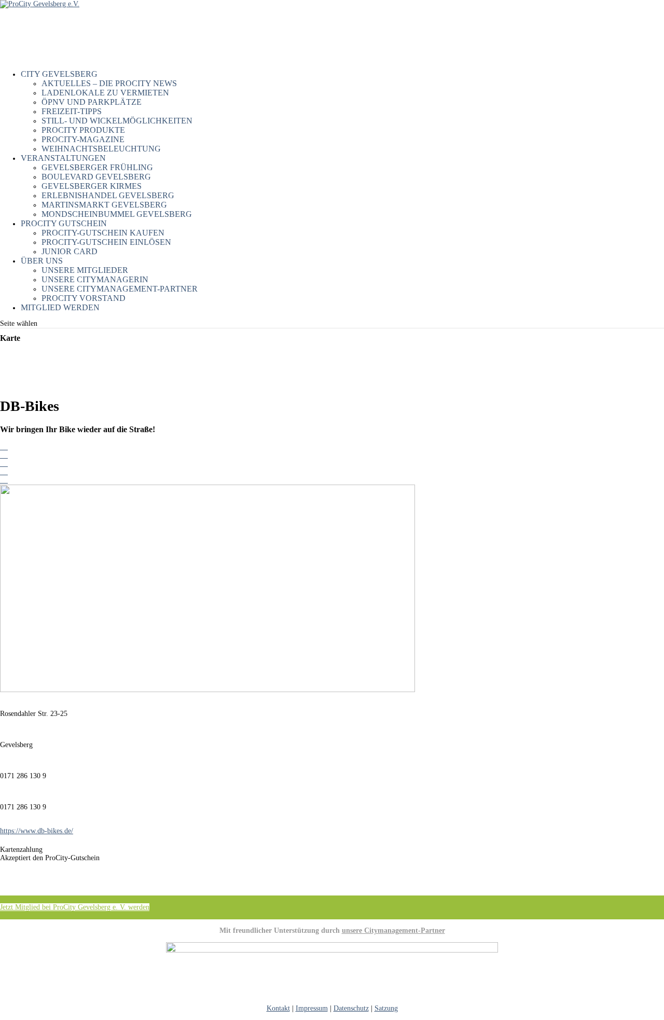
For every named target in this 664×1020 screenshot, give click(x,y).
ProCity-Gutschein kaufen (103, 232)
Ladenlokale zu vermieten (105, 92)
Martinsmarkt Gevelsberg (104, 204)
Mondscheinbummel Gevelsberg (117, 214)
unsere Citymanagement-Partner (393, 930)
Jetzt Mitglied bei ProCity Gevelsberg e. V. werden (74, 907)
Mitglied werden (60, 307)
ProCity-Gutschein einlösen (106, 242)
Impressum (312, 1008)
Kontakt (278, 1008)
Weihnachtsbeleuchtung (101, 148)
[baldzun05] (4, 447)
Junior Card (70, 251)
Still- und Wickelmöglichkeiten (117, 120)
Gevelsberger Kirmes (92, 186)
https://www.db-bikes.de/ (36, 831)
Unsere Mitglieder (85, 270)
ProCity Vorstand (84, 298)
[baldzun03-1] (4, 472)
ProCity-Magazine (83, 139)
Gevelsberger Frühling (97, 167)
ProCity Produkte (83, 130)
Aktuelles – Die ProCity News (109, 83)
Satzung (386, 1008)
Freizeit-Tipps (72, 111)
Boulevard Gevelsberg (96, 176)
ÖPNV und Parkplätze (92, 102)
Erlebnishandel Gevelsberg (108, 195)
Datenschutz (351, 1008)
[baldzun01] (4, 455)
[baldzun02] (4, 463)
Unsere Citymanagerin (95, 279)
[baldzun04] (4, 480)
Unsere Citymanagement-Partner (120, 288)
